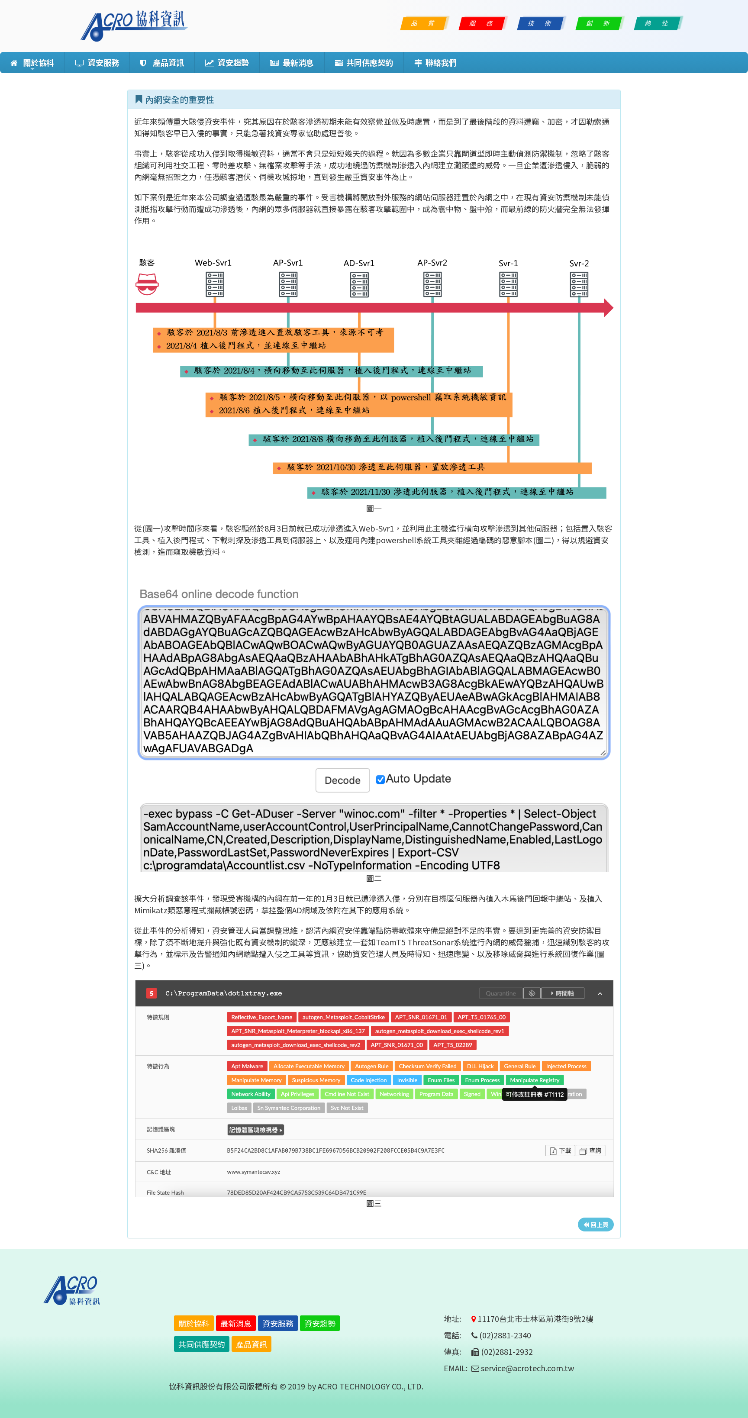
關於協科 (36, 65)
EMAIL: (456, 1367)
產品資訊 (165, 62)
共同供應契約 (368, 62)
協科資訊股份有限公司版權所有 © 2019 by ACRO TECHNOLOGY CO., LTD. (296, 1386)
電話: (457, 1335)
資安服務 (101, 62)
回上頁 (599, 1224)
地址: (457, 1318)
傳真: (457, 1351)
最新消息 (296, 62)
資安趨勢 (231, 62)
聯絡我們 (439, 62)
